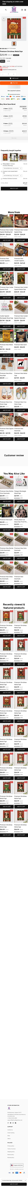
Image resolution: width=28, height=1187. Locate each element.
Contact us (10, 1130)
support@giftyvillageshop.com (14, 1120)
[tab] (10, 510)
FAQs (8, 1135)
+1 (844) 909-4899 (12, 1118)
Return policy (10, 1154)
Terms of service (11, 1149)
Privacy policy (10, 1146)
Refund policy (10, 1157)
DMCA (9, 1138)
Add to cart (14, 1184)
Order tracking (10, 1133)
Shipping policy (11, 1151)
